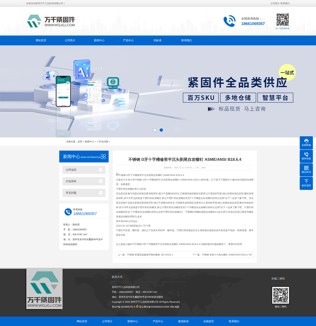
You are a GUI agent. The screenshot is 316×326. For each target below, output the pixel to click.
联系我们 (285, 3)
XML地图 (174, 306)
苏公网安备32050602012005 (154, 306)
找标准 (157, 40)
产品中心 (128, 40)
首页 (80, 141)
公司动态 (71, 169)
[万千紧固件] (51, 21)
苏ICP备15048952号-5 (123, 306)
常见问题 (103, 141)
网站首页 (41, 40)
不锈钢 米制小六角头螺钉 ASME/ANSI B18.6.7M (227, 254)
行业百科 (71, 181)
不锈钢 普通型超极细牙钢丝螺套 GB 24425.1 (150, 254)
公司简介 (275, 3)
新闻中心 (99, 40)
